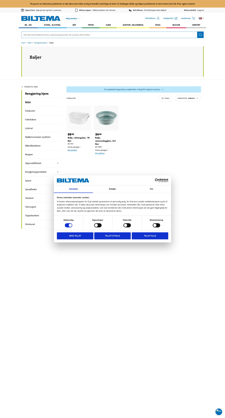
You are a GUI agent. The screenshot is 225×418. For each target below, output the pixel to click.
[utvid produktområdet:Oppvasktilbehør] (57, 163)
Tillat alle (150, 236)
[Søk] (200, 35)
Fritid (91, 25)
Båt (74, 25)
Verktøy (196, 25)
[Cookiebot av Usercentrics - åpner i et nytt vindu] (156, 180)
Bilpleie (176, 25)
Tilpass (166, 98)
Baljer (28, 102)
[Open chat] (219, 412)
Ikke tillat (75, 236)
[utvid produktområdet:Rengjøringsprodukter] (57, 172)
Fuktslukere (30, 119)
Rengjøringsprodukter (36, 171)
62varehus (100, 153)
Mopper (29, 154)
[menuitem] (28, 25)
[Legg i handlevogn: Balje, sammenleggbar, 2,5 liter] (106, 160)
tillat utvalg (112, 236)
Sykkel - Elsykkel (52, 25)
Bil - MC (28, 25)
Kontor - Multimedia (133, 25)
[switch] (98, 225)
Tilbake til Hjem (31, 87)
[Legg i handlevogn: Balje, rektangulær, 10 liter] (78, 157)
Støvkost (29, 197)
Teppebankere (32, 215)
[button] (201, 18)
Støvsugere (30, 206)
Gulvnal (29, 128)
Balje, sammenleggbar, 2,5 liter (105, 140)
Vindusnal (30, 224)
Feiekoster (30, 110)
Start (23, 43)
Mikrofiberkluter (33, 145)
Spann (28, 180)
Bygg (157, 25)
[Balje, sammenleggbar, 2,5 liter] (106, 118)
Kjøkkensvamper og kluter (38, 136)
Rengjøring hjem (40, 43)
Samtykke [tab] (73, 189)
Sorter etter (186, 98)
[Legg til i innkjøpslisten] (71, 157)
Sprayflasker (31, 189)
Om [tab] (151, 189)
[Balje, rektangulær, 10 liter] (78, 118)
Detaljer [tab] (112, 189)
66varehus (72, 150)
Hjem (108, 25)
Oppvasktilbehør (33, 163)
